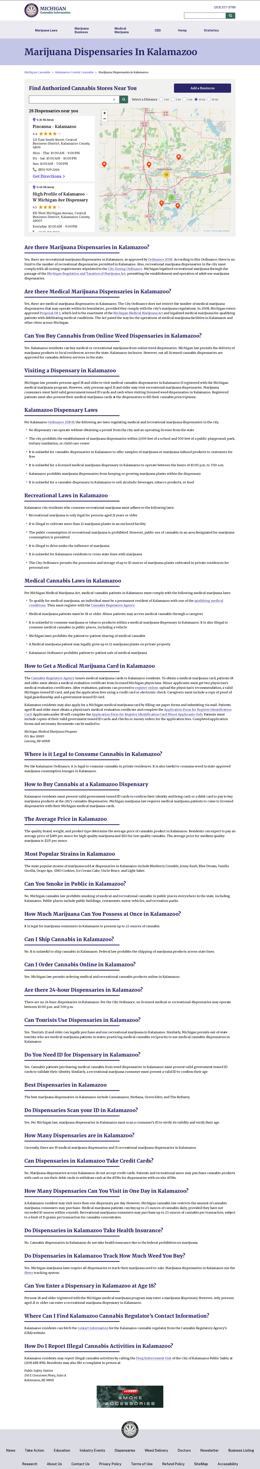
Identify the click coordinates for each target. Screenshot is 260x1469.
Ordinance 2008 (160, 259)
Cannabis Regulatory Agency (113, 605)
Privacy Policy (110, 1464)
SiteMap (201, 1464)
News (10, 1450)
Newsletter (209, 1450)
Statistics (211, 30)
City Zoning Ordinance (125, 269)
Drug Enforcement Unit (153, 1358)
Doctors (184, 1450)
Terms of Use (142, 1464)
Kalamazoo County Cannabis (74, 72)
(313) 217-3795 (225, 7)
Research (29, 1464)
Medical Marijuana (122, 30)
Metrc (28, 1273)
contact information (93, 1328)
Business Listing (241, 1450)
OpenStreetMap (217, 231)
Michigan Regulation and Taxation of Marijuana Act (86, 273)
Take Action (34, 1450)
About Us (54, 1464)
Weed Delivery (156, 1450)
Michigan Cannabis (37, 72)
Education (62, 1450)
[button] (149, 165)
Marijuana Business (82, 30)
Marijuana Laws (46, 30)
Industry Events (92, 1450)
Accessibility (228, 1464)
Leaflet (207, 231)
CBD (158, 30)
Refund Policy (173, 1464)
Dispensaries (125, 1450)
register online (146, 688)
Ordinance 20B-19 (61, 422)
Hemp (182, 30)
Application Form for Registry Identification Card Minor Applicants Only (147, 714)
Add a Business (203, 88)
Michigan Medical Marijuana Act (138, 313)
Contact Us (80, 1464)
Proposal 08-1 (50, 313)
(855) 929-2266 (49, 169)
